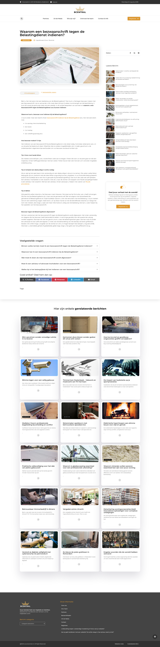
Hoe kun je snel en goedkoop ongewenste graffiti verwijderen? (118, 338)
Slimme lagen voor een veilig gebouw (38, 380)
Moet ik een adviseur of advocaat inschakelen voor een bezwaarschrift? (59, 264)
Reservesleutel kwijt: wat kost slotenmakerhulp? (124, 126)
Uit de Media (58, 18)
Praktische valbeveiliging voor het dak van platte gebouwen (38, 467)
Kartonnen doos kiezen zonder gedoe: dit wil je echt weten (79, 338)
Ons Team (64, 609)
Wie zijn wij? (71, 18)
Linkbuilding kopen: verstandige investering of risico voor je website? (82, 629)
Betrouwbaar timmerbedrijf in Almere (38, 509)
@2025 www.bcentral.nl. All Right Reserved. (33, 644)
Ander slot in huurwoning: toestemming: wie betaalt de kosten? (127, 78)
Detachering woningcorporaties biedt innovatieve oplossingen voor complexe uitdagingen (120, 511)
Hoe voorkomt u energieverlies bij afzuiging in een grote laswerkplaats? (126, 168)
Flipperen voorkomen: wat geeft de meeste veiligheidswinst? (126, 133)
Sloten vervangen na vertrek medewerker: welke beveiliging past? (126, 99)
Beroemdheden (66, 615)
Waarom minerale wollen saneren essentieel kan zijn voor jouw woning (119, 467)
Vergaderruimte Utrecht (73, 509)
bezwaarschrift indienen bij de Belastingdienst (63, 118)
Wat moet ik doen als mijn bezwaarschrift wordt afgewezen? (59, 258)
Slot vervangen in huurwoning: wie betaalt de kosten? (126, 85)
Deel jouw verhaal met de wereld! (123, 192)
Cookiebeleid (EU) (132, 644)
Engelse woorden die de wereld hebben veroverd (121, 553)
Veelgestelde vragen (49, 92)
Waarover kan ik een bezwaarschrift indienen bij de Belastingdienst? (59, 252)
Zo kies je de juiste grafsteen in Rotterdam (76, 553)
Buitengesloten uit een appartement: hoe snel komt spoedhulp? (126, 106)
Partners (46, 18)
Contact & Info (103, 18)
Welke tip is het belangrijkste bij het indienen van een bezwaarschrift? (59, 269)
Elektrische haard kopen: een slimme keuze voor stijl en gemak (119, 424)
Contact (63, 622)
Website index (119, 644)
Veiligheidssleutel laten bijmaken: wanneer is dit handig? (125, 140)
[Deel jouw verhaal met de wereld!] (123, 186)
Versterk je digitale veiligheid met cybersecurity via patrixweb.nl (36, 553)
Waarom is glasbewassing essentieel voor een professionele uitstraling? (78, 467)
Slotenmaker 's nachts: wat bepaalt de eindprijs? (126, 71)
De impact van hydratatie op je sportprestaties (117, 381)
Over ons (64, 605)
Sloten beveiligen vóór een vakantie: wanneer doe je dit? (126, 154)
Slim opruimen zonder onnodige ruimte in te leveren (39, 338)
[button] (21, 18)
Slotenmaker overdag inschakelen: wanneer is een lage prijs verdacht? (126, 92)
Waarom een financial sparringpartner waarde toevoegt (127, 161)
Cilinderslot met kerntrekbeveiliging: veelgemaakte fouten (126, 147)
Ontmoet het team (87, 18)
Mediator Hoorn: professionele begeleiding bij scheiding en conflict (37, 424)
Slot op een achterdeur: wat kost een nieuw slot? (126, 113)
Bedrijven (26, 40)
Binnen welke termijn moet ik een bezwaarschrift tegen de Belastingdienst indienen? (59, 246)
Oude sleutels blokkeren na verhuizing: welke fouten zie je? (127, 119)
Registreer (64, 625)
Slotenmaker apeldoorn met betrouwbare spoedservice (75, 424)
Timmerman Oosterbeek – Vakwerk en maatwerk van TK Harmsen (79, 381)
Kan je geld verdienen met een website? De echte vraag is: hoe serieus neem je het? (87, 632)
